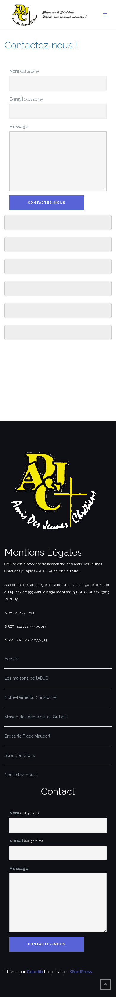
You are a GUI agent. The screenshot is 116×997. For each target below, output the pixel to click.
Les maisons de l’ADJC (26, 678)
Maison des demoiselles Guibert (35, 716)
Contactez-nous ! (20, 774)
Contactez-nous (46, 203)
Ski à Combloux (19, 755)
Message (19, 126)
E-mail (26, 99)
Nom (24, 71)
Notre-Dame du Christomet (30, 697)
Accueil (11, 658)
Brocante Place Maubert (27, 736)
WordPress (81, 971)
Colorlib (35, 971)
